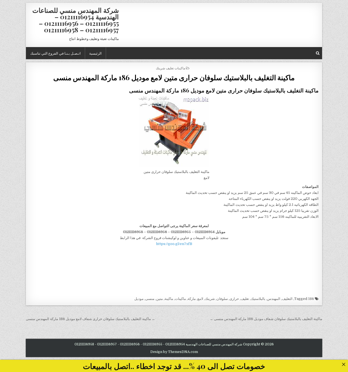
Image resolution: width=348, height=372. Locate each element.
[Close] (343, 364)
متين (159, 299)
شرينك (210, 299)
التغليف (287, 299)
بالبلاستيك (258, 299)
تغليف (245, 299)
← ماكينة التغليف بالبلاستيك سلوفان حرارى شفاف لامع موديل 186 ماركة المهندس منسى (90, 319)
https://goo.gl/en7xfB (174, 244)
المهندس (273, 299)
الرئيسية (95, 53)
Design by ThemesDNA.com (174, 352)
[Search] (317, 53)
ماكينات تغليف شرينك (170, 68)
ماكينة (168, 299)
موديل (139, 299)
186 (311, 299)
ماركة (192, 299)
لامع (200, 299)
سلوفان (222, 299)
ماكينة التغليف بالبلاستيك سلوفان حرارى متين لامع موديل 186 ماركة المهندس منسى (174, 77)
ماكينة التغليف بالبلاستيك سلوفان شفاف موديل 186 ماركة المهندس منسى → (266, 319)
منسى (149, 299)
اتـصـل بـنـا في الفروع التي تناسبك (55, 53)
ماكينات (180, 299)
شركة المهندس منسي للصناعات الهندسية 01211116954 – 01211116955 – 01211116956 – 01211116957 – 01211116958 (75, 20)
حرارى (234, 299)
